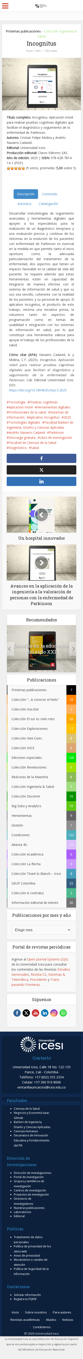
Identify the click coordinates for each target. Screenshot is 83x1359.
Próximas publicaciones (23, 31)
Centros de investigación (30, 1190)
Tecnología (17, 402)
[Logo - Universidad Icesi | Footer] (41, 1044)
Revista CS (38, 974)
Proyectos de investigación (31, 1194)
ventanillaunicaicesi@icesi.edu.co (41, 1087)
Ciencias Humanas (26, 1131)
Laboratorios (22, 1212)
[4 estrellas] (19, 168)
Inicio (15, 1312)
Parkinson (56, 432)
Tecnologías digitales (24, 422)
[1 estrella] (8, 168)
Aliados (51, 1320)
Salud (35, 447)
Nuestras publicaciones (29, 1208)
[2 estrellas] (12, 168)
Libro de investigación (56, 437)
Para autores (62, 1312)
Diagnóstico (18, 447)
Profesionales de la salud (27, 412)
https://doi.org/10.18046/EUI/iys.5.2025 (38, 390)
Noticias (67, 1320)
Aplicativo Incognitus (44, 417)
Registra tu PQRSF (25, 1299)
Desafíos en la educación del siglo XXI (41, 649)
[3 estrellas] (16, 168)
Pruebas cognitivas (44, 402)
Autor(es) (24, 203)
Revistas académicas (25, 1320)
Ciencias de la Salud (27, 1109)
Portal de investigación (29, 1177)
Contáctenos (42, 1327)
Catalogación (48, 203)
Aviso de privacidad (27, 1255)
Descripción (26, 194)
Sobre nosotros (36, 1312)
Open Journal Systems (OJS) (47, 959)
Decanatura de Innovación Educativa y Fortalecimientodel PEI (32, 1140)
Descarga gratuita (22, 437)
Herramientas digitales (53, 407)
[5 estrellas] (23, 168)
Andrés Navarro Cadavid (27, 432)
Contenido (49, 194)
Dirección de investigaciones (32, 1173)
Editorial (19, 1216)
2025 (67, 417)
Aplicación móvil (21, 407)
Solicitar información (27, 1295)
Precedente (38, 979)
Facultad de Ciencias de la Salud (32, 442)
